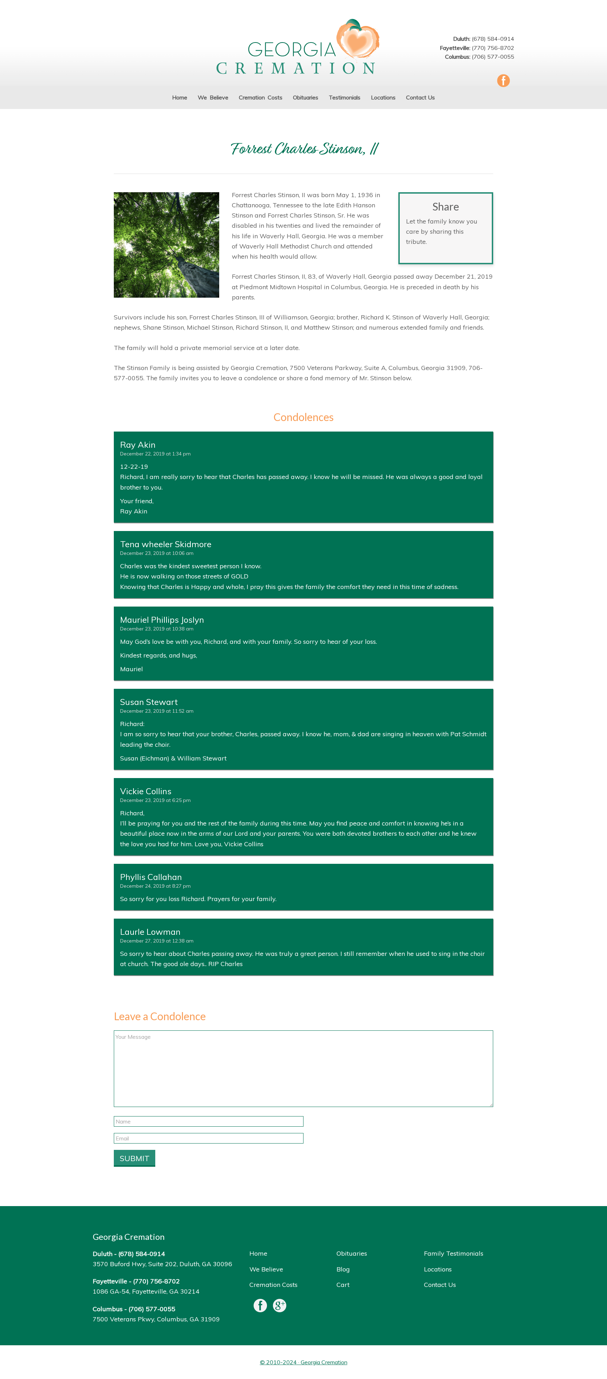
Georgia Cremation (303, 47)
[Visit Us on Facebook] (260, 1307)
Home (258, 1253)
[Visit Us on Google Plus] (279, 1307)
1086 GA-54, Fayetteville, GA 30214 (146, 1291)
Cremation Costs (273, 1285)
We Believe (266, 1269)
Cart (343, 1285)
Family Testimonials (453, 1253)
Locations (438, 1269)
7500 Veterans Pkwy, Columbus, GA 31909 (156, 1319)
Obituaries (352, 1253)
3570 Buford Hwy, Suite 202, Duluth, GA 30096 (162, 1264)
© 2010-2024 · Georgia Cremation (303, 1362)
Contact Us (440, 1285)
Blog (343, 1269)
